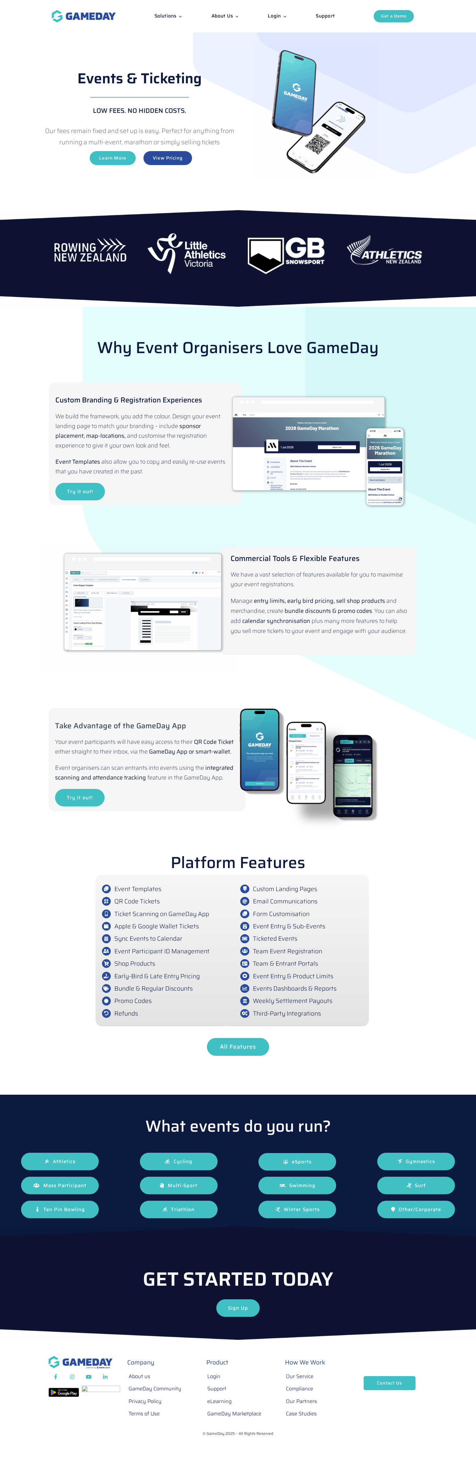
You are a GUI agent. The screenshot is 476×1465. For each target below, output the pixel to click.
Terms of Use (144, 1414)
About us (139, 1376)
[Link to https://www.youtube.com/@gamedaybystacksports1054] (89, 1377)
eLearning (219, 1401)
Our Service (299, 1376)
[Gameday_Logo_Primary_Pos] (84, 13)
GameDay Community (155, 1389)
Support (216, 1389)
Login (214, 1376)
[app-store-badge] (101, 1389)
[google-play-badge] (64, 1391)
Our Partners (301, 1401)
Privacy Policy (145, 1401)
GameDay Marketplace (234, 1414)
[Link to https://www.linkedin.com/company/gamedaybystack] (105, 1377)
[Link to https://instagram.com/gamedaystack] (72, 1377)
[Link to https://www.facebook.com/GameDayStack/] (56, 1377)
